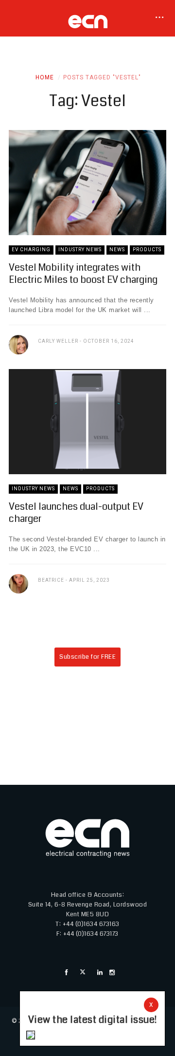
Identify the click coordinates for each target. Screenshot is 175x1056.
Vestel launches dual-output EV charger (76, 513)
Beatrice (51, 580)
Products (147, 249)
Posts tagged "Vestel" (102, 77)
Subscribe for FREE (87, 656)
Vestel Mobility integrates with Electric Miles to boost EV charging (83, 273)
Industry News (80, 249)
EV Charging (31, 249)
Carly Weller (58, 341)
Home (44, 77)
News (117, 249)
